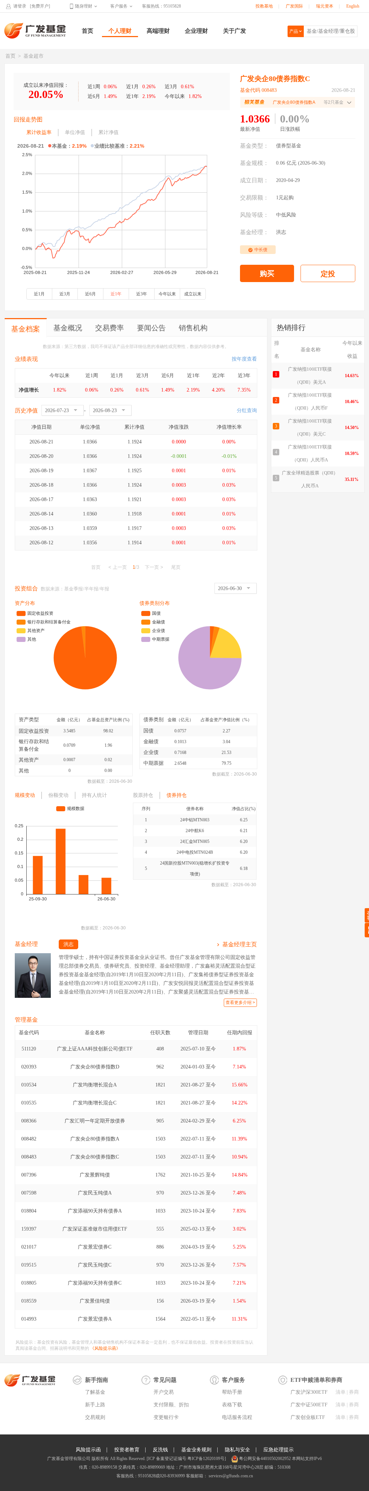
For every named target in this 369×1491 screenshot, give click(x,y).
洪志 (281, 232)
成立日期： (254, 180)
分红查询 (247, 410)
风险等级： (254, 215)
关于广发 (234, 31)
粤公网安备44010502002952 (265, 1458)
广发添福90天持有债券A (95, 1211)
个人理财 (120, 31)
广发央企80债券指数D (94, 1067)
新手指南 (96, 1380)
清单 (340, 1392)
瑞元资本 (324, 6)
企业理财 (196, 31)
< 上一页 (117, 567)
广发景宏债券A (95, 1319)
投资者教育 (126, 1449)
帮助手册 (232, 1392)
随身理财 (83, 6)
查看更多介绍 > (240, 1002)
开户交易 (164, 1392)
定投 (328, 274)
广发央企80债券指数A (94, 1139)
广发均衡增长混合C (94, 1103)
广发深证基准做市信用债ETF (94, 1229)
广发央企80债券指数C (94, 1157)
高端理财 (158, 31)
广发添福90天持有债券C (94, 1283)
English (352, 6)
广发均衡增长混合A (95, 1085)
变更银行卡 (166, 1417)
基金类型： (254, 146)
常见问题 (165, 1380)
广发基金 (35, 31)
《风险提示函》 (105, 1348)
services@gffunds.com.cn (230, 1475)
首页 (87, 31)
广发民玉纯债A (95, 1193)
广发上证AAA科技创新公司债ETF (95, 1049)
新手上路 (95, 1404)
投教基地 (264, 6)
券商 (354, 1392)
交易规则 (95, 1417)
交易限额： (254, 198)
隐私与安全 (237, 1449)
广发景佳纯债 (95, 1301)
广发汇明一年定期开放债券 (95, 1121)
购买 (267, 273)
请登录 (19, 6)
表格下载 (232, 1404)
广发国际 (294, 6)
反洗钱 (160, 1449)
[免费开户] (40, 6)
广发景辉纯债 (95, 1175)
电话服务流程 (237, 1417)
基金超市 (33, 56)
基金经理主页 (239, 944)
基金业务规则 (196, 1449)
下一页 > (154, 567)
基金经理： (254, 232)
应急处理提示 (278, 1449)
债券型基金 (288, 145)
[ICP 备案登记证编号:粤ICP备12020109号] (186, 1458)
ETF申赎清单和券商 (316, 1380)
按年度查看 (244, 359)
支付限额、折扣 (171, 1404)
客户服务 (119, 6)
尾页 (176, 567)
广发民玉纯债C (94, 1265)
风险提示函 (88, 1449)
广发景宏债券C (94, 1247)
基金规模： (254, 163)
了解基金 (95, 1392)
